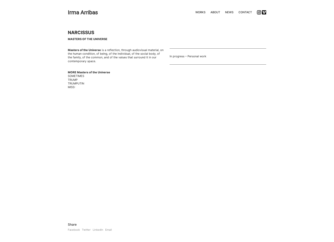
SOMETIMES (76, 76)
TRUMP (73, 79)
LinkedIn (98, 229)
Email (108, 229)
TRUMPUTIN (76, 83)
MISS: (71, 87)
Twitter (86, 229)
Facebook (74, 229)
